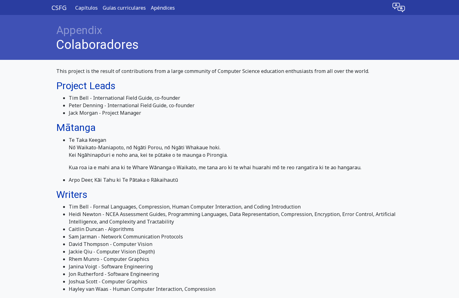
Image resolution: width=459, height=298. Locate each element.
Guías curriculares (124, 7)
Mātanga (76, 127)
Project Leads (86, 86)
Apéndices (163, 7)
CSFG (59, 7)
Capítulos (86, 7)
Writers (71, 194)
